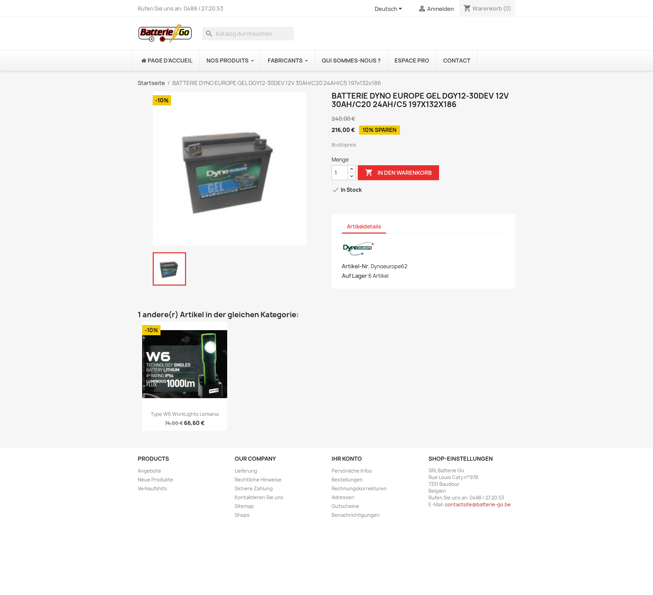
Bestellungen (347, 479)
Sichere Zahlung (254, 488)
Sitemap (244, 506)
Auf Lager (354, 275)
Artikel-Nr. (356, 266)
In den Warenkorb (398, 172)
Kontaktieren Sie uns (259, 497)
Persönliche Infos (352, 471)
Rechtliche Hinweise (258, 479)
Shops (242, 515)
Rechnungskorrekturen (359, 488)
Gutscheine (345, 506)
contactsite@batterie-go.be (478, 504)
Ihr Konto (347, 458)
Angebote (149, 471)
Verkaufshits (152, 488)
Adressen (343, 497)
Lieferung (246, 471)
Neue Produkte (155, 479)
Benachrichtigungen (356, 515)
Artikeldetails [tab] (364, 226)
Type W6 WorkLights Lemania (185, 414)
